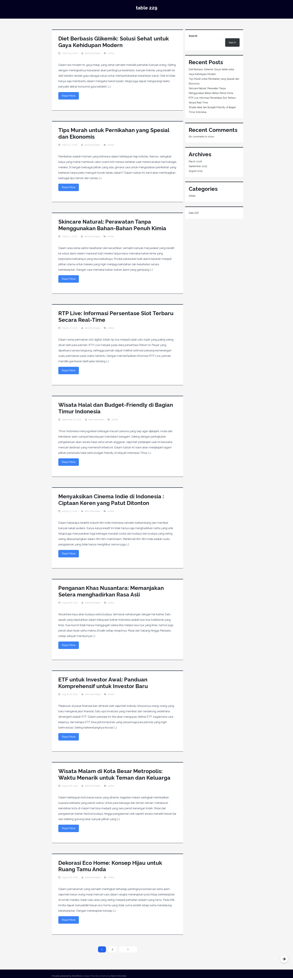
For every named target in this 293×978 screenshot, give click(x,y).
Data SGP (194, 213)
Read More (68, 95)
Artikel (111, 53)
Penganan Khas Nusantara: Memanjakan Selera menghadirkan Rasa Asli (111, 591)
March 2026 (195, 161)
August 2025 (195, 171)
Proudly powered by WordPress (67, 976)
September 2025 (198, 166)
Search (193, 36)
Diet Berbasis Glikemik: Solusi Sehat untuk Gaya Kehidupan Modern (113, 41)
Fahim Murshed (118, 976)
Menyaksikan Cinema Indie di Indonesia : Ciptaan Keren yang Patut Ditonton (111, 499)
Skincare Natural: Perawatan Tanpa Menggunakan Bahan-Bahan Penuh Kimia (112, 225)
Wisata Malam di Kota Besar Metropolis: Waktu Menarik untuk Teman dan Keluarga (114, 774)
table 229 (146, 8)
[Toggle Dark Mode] (284, 959)
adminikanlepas (92, 53)
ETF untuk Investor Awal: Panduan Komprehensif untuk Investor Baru (103, 682)
